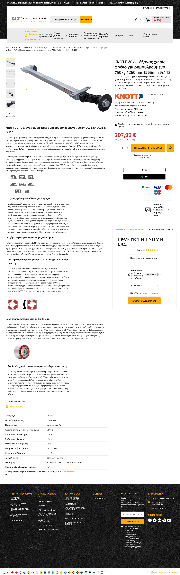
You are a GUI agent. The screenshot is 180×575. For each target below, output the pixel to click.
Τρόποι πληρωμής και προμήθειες (75, 509)
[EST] (90, 572)
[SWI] (73, 572)
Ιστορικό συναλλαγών (43, 520)
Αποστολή (71, 504)
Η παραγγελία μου (21, 493)
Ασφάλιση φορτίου (74, 35)
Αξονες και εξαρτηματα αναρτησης (77, 47)
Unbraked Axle (16, 406)
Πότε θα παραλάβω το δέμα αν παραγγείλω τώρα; (159, 209)
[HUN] (102, 572)
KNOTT (163, 94)
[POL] (4, 572)
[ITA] (33, 572)
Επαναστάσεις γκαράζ (150, 35)
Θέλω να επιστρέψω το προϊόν (19, 515)
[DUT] (20, 572)
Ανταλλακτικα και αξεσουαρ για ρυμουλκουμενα (32, 35)
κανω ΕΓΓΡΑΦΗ (163, 8)
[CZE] (24, 572)
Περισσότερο (68, 471)
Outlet (131, 35)
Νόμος (69, 514)
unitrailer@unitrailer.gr (91, 2)
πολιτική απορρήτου (75, 518)
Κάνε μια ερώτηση (161, 229)
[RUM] (41, 572)
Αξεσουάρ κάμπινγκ (103, 35)
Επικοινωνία (16, 520)
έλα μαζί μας (129, 493)
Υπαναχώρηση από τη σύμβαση (75, 523)
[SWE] (61, 572)
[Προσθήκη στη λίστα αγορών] (170, 148)
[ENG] (16, 572)
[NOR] (45, 572)
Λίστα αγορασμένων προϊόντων (47, 514)
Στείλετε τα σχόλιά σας (144, 300)
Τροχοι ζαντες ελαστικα (58, 35)
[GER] (12, 572)
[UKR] (49, 572)
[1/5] (146, 250)
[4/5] (152, 250)
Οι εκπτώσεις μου (46, 525)
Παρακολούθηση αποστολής (18, 504)
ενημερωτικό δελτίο (48, 529)
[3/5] (150, 250)
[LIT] (82, 572)
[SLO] (65, 572)
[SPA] (29, 572)
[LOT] (86, 572)
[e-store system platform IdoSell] (165, 572)
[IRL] (53, 572)
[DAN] (37, 572)
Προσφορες (119, 35)
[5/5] (154, 250)
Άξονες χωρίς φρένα (101, 47)
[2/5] (148, 250)
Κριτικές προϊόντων (129, 229)
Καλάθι (42, 506)
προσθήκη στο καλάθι (148, 147)
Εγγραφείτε (133, 521)
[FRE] (8, 572)
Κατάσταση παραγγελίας (15, 499)
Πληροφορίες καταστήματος (72, 499)
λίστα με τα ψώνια (47, 510)
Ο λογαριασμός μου (47, 495)
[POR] (78, 572)
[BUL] (94, 572)
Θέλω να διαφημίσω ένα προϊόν (19, 510)
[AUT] (57, 572)
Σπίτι (18, 47)
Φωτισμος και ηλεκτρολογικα (46, 35)
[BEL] (69, 572)
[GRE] (98, 572)
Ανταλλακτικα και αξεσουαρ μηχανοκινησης (91, 35)
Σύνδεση (147, 8)
